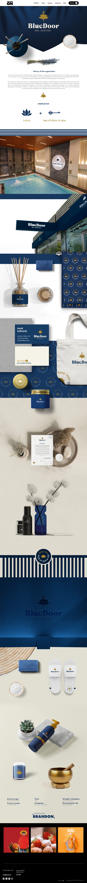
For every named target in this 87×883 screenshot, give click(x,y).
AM (59, 880)
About (43, 3)
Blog (64, 3)
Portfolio (36, 3)
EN (63, 880)
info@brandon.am (7, 874)
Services (50, 3)
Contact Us (58, 3)
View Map (18, 874)
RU (61, 880)
